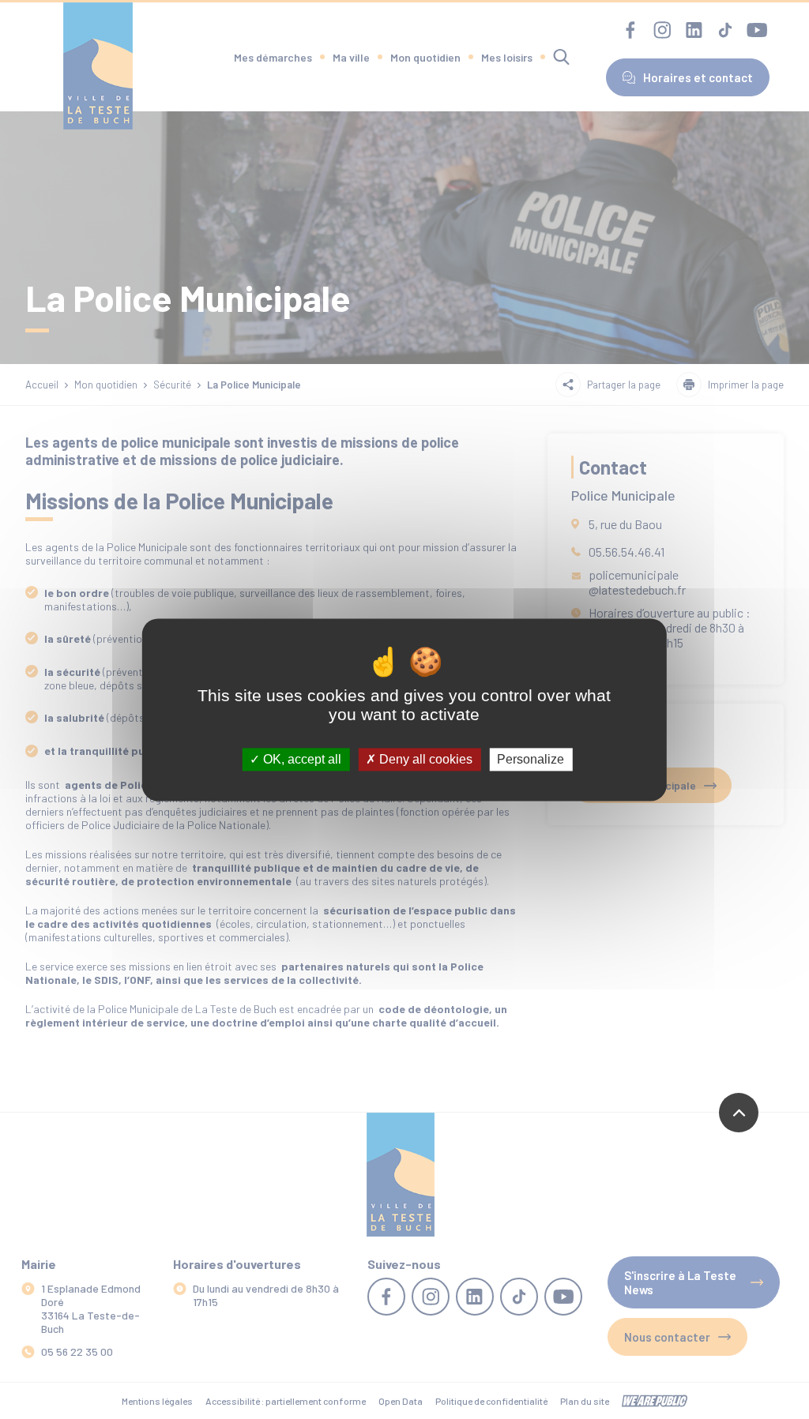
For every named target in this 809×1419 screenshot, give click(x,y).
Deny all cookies (424, 759)
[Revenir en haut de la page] (738, 1112)
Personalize (530, 759)
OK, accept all (300, 759)
